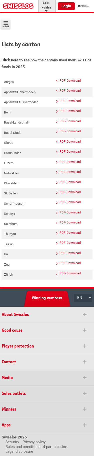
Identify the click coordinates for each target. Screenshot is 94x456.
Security (12, 442)
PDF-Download (70, 80)
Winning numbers (47, 298)
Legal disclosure (19, 451)
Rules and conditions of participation (36, 446)
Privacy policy (34, 442)
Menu (6, 26)
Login (66, 6)
